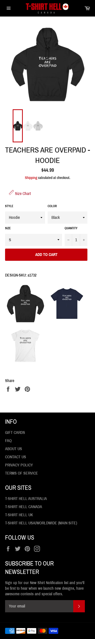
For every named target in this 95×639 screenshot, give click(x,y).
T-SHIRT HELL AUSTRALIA (26, 498)
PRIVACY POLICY (19, 465)
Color (52, 206)
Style (9, 206)
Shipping (31, 178)
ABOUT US (13, 449)
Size (8, 228)
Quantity (71, 228)
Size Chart (22, 193)
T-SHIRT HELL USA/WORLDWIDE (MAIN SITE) (41, 523)
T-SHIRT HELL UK (19, 515)
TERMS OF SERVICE (21, 473)
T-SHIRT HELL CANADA (23, 507)
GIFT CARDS (15, 432)
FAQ (8, 440)
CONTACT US (15, 457)
